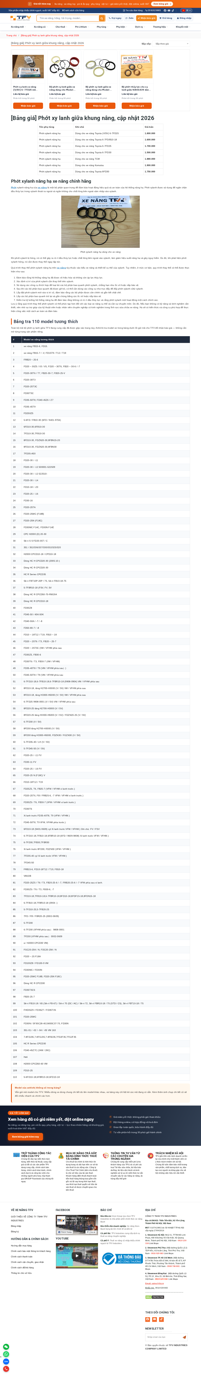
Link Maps (154, 1243)
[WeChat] (6, 1347)
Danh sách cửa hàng (73, 10)
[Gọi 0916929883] (6, 1369)
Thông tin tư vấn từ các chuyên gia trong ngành (125, 1156)
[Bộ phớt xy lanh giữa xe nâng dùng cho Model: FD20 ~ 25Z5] (64, 66)
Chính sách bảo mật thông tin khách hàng (31, 1251)
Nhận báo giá (148, 18)
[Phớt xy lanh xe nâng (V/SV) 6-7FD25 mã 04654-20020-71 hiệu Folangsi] (28, 66)
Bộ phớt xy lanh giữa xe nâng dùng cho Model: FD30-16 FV (98, 88)
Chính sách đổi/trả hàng (22, 1267)
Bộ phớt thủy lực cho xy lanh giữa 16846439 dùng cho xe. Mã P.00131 (136, 88)
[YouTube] (169, 10)
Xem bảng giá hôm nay (25, 1136)
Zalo (131, 18)
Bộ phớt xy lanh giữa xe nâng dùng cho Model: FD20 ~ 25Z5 (62, 88)
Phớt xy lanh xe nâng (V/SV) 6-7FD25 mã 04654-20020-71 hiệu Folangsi (26, 88)
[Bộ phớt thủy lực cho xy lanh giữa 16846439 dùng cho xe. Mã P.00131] (136, 66)
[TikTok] (173, 10)
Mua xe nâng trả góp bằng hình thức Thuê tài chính (81, 1156)
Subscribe (184, 1337)
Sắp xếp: (146, 43)
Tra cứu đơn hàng (134, 10)
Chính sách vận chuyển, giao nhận (27, 1262)
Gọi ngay (116, 18)
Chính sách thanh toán (21, 1256)
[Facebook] (165, 10)
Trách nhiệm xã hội (169, 1153)
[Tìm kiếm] (102, 18)
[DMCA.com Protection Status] (154, 1297)
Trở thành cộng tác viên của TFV (36, 1154)
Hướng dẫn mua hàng (21, 1246)
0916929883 (154, 10)
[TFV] (22, 18)
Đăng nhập (185, 18)
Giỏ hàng (167, 18)
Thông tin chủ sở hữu (21, 1273)
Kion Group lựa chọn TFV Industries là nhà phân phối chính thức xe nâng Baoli (121, 1219)
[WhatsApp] (6, 1354)
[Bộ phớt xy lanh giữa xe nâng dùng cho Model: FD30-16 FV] (100, 66)
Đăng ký (15, 1231)
